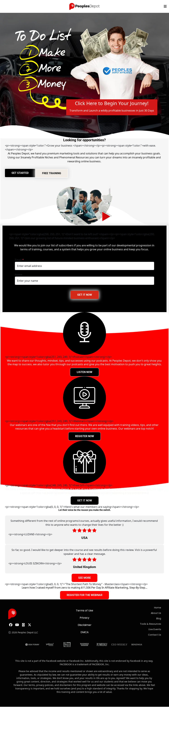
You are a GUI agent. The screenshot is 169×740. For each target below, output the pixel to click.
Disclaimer (84, 625)
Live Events (155, 629)
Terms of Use (84, 610)
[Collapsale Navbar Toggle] (165, 6)
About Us (156, 613)
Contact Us (154, 634)
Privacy (84, 618)
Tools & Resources (150, 624)
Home (157, 607)
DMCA (85, 632)
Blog (158, 618)
